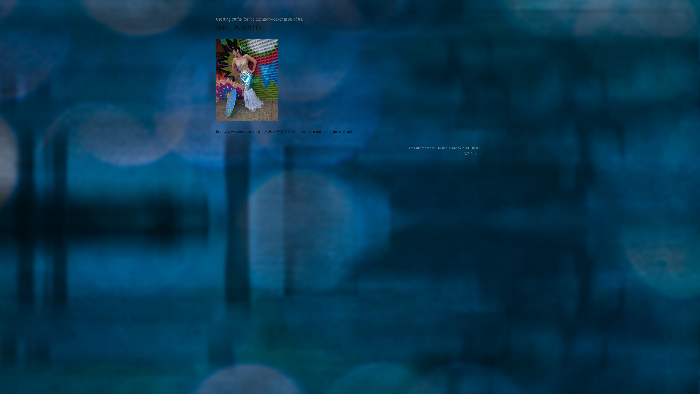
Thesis (475, 147)
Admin (472, 153)
